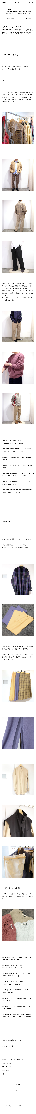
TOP (3, 9)
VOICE (9, 9)
